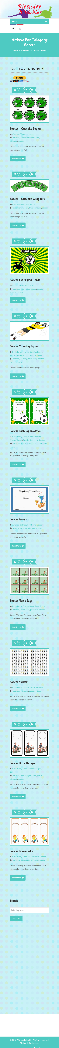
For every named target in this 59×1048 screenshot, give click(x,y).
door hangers (26, 775)
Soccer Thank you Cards (25, 280)
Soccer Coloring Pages (24, 346)
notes (27, 289)
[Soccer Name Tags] (32, 561)
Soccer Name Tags (21, 601)
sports (40, 289)
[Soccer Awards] (32, 480)
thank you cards (16, 292)
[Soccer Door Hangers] (32, 724)
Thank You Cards (26, 285)
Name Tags (34, 606)
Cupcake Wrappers (20, 204)
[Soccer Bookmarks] (32, 812)
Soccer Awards (19, 519)
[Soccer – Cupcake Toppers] (32, 90)
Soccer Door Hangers (23, 763)
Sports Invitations (37, 440)
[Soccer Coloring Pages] (32, 316)
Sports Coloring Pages (32, 355)
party (35, 359)
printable (13, 141)
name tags (25, 609)
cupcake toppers (28, 137)
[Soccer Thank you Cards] (32, 241)
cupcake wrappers (20, 208)
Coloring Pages (36, 352)
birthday (16, 137)
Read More (16, 158)
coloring (24, 359)
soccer (21, 141)
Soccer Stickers (19, 682)
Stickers (39, 687)
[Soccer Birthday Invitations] (32, 392)
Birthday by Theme (20, 352)
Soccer (31, 134)
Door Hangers (35, 769)
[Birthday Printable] (29, 9)
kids (22, 289)
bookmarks (34, 856)
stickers (39, 691)
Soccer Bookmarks (21, 851)
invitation (29, 443)
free (37, 137)
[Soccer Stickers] (32, 643)
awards (16, 528)
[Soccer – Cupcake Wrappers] (32, 174)
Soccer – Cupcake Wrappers (27, 199)
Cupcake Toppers (20, 134)
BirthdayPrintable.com (29, 1043)
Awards (15, 525)
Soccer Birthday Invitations (26, 431)
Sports (19, 355)
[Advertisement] (29, 944)
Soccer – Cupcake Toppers (26, 128)
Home (15, 50)
